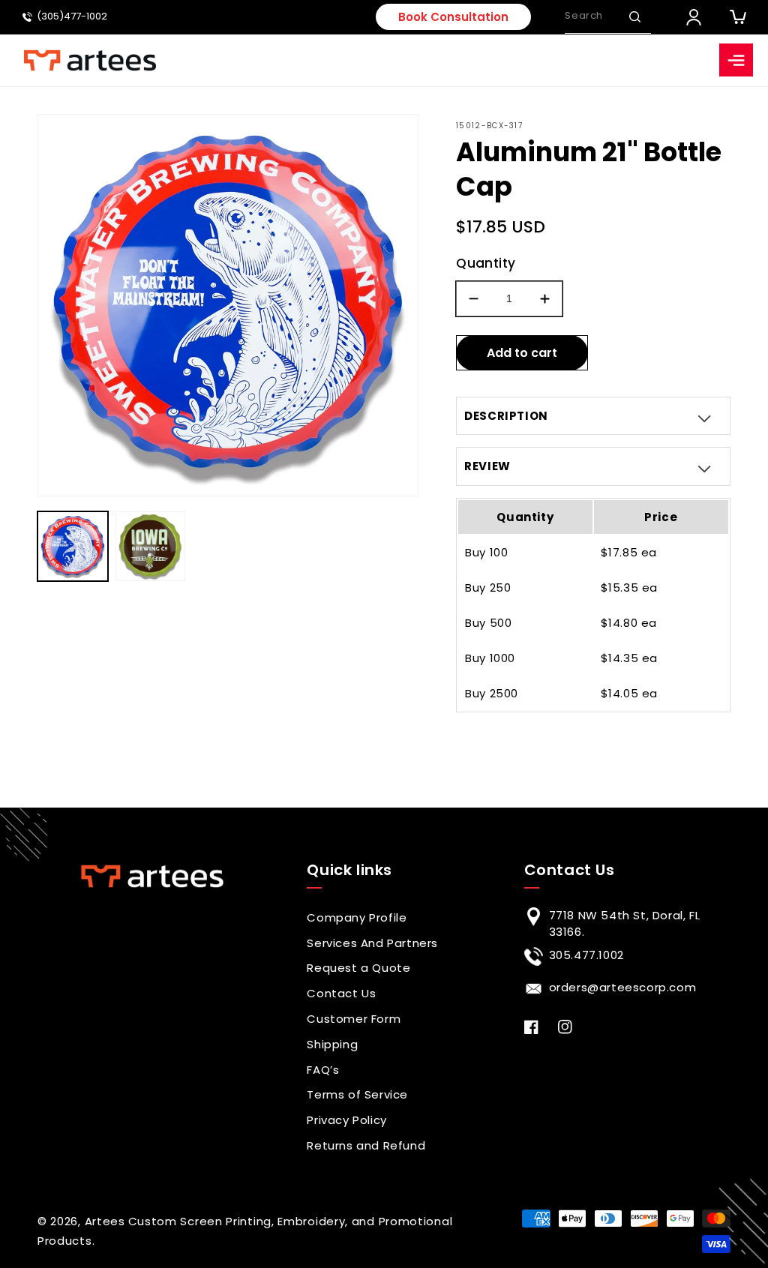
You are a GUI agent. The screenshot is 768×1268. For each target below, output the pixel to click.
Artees (105, 1221)
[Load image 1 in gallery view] (73, 546)
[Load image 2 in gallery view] (151, 546)
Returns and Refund (366, 1145)
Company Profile (356, 917)
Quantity (485, 263)
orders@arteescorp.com (623, 987)
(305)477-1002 (72, 16)
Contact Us (341, 993)
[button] (634, 16)
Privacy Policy (346, 1120)
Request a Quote (358, 968)
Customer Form (353, 1019)
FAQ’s (323, 1070)
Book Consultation (453, 17)
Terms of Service (357, 1094)
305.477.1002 (586, 955)
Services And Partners (372, 943)
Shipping (332, 1044)
